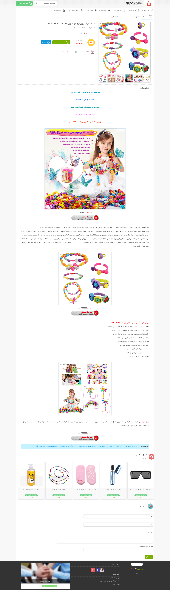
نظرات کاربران (114, 17)
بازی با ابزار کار (117, 446)
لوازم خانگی (145, 10)
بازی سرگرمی (72, 446)
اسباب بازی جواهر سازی (105, 446)
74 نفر (44, 42)
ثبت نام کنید (37, 586)
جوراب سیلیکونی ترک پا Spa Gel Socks (86, 489)
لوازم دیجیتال (117, 10)
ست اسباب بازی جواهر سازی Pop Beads (44, 446)
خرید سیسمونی (82, 446)
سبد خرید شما (24, 3)
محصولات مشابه (130, 17)
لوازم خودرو (102, 10)
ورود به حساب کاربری (50, 586)
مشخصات (145, 17)
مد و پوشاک (89, 10)
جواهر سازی (127, 446)
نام (152, 512)
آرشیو (144, 458)
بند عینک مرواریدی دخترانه (59, 489)
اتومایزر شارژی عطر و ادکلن (113, 489)
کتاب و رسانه (57, 10)
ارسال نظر (149, 557)
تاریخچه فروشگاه (115, 578)
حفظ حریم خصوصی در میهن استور (110, 581)
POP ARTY (136, 446)
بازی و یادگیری (62, 446)
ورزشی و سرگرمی (73, 10)
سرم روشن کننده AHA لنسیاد (31, 489)
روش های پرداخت (115, 584)
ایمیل (152, 520)
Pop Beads (92, 446)
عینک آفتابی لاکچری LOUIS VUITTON (140, 489)
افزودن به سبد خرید (59, 42)
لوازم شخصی (132, 10)
